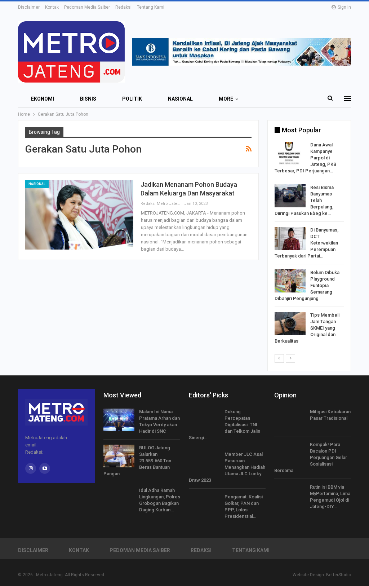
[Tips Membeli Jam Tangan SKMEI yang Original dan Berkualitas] (290, 323)
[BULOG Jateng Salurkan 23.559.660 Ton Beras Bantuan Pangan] (118, 456)
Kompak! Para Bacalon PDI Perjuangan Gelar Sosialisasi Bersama (310, 457)
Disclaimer (29, 7)
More (226, 99)
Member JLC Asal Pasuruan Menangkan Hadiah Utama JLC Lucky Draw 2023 (227, 467)
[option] (309, 244)
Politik (132, 99)
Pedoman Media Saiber (87, 7)
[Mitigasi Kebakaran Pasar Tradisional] (289, 420)
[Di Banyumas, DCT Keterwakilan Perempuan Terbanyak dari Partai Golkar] (290, 238)
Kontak (52, 7)
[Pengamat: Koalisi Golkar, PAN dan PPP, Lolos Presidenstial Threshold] (204, 505)
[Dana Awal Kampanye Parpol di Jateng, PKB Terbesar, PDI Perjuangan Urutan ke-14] (290, 153)
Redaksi (123, 7)
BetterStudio (338, 574)
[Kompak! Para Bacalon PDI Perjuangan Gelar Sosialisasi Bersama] (289, 452)
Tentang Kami (150, 7)
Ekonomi (42, 99)
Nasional (180, 99)
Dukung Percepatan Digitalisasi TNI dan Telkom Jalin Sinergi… (224, 424)
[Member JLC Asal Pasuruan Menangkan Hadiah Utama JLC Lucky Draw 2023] (204, 462)
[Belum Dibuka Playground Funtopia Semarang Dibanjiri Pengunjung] (290, 280)
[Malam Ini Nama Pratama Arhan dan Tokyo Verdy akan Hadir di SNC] (118, 420)
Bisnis (88, 99)
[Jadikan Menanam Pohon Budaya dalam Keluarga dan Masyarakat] (79, 215)
